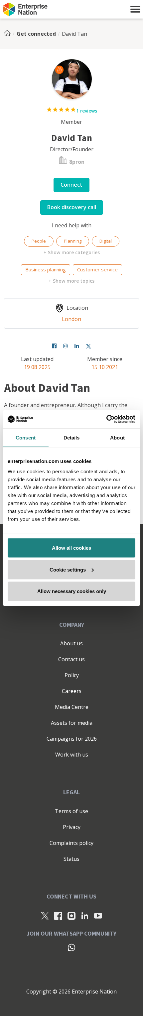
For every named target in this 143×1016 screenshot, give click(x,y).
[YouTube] (98, 915)
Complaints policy (71, 843)
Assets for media (71, 722)
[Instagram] (65, 346)
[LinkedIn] (85, 915)
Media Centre (71, 707)
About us (71, 643)
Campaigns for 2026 (72, 738)
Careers (71, 691)
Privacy (71, 827)
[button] (135, 9)
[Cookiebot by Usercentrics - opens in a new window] (106, 419)
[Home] (9, 34)
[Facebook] (54, 346)
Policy (72, 675)
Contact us (71, 659)
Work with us (71, 754)
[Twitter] (88, 346)
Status (71, 858)
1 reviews (86, 111)
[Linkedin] (76, 346)
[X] (45, 915)
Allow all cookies (71, 548)
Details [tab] (72, 437)
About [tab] (117, 437)
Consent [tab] (26, 437)
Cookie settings (68, 569)
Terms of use (71, 811)
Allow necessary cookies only (71, 591)
